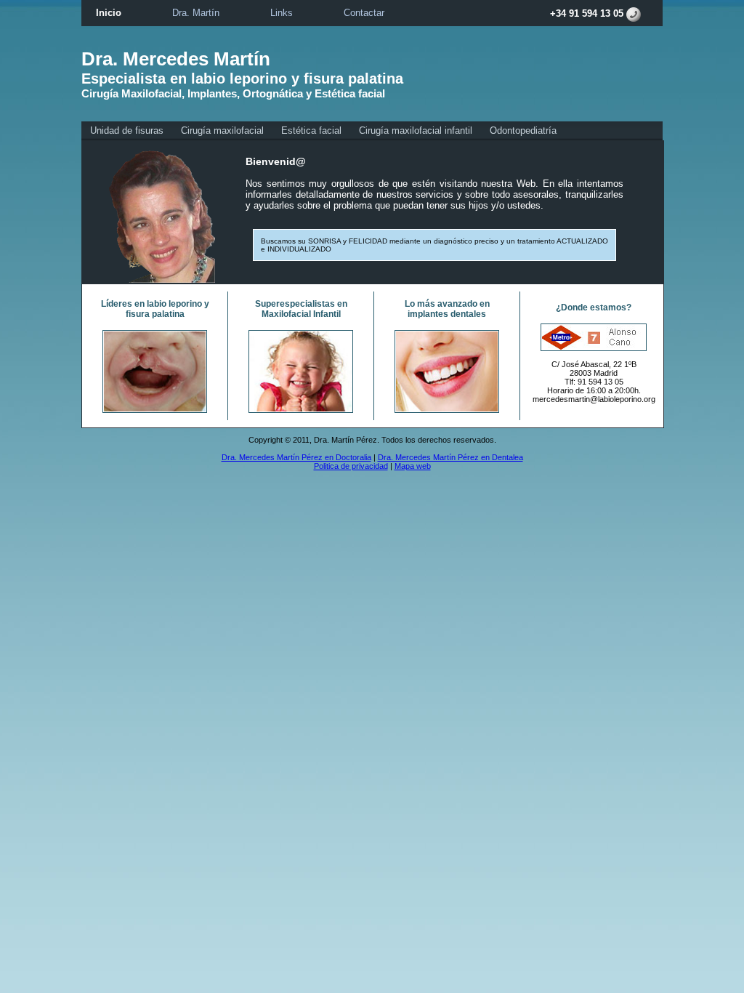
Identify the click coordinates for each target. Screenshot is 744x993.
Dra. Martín (195, 12)
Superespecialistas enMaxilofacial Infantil (301, 309)
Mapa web (413, 466)
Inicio (108, 12)
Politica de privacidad (351, 466)
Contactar (364, 12)
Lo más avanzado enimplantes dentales (447, 309)
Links (281, 12)
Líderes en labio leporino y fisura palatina (155, 309)
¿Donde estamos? (593, 307)
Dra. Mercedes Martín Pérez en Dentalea (450, 457)
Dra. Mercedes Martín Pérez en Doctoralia (296, 457)
